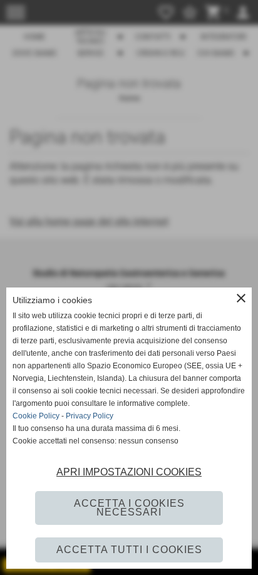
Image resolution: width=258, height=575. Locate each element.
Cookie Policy (36, 416)
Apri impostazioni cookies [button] (129, 472)
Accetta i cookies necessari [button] (129, 507)
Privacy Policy (89, 416)
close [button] (241, 298)
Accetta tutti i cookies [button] (129, 549)
